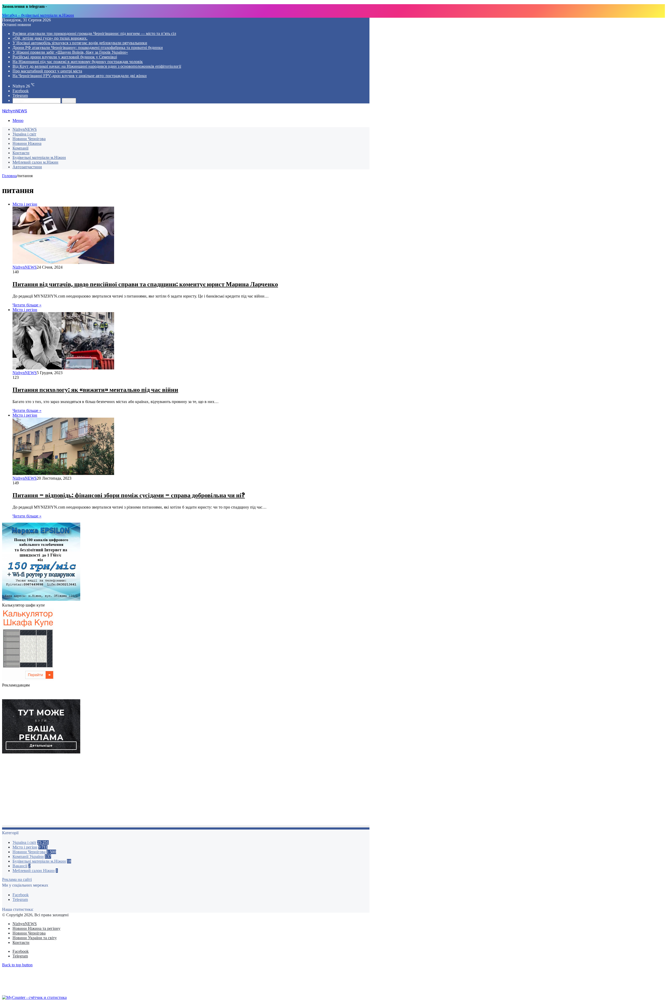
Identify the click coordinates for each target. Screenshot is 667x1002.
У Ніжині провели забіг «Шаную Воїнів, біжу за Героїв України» (70, 52)
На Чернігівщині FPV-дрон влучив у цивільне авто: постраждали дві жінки (80, 75)
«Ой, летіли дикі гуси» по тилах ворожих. (50, 38)
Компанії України (28, 856)
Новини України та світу (35, 938)
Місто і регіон (25, 847)
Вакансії (20, 866)
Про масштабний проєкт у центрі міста (47, 71)
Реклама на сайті (17, 879)
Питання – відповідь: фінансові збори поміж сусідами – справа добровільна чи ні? (129, 495)
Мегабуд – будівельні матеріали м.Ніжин (38, 15)
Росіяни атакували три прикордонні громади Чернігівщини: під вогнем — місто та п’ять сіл (94, 33)
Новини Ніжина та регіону (36, 928)
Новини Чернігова (29, 139)
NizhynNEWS (25, 129)
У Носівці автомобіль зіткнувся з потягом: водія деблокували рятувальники (80, 43)
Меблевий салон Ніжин (34, 870)
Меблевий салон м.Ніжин (35, 162)
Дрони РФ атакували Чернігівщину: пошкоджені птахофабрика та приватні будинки (88, 47)
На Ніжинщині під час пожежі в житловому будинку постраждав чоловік (78, 61)
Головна (9, 176)
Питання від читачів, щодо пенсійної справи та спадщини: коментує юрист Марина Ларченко (145, 284)
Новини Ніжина (27, 143)
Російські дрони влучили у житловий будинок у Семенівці (65, 57)
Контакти (21, 153)
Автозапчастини (27, 167)
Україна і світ (24, 134)
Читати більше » (27, 305)
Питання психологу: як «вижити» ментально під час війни (95, 389)
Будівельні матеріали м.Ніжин (39, 157)
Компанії (20, 148)
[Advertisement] (158, 790)
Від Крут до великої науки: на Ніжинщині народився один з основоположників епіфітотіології (97, 66)
